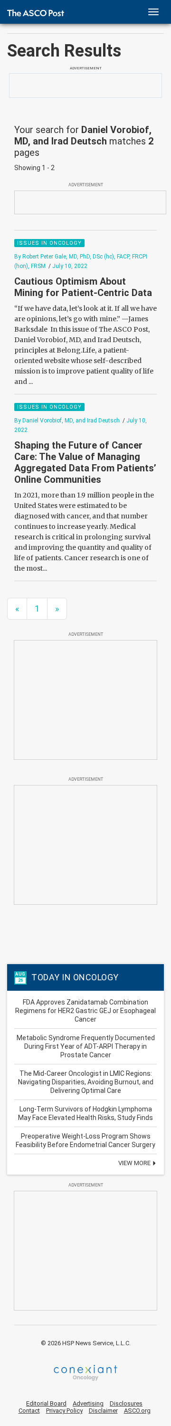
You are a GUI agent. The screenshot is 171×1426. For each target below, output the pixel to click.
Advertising (88, 1403)
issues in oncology (49, 243)
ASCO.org (137, 1410)
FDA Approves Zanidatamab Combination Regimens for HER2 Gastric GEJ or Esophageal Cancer (85, 1010)
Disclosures (126, 1403)
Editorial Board (46, 1403)
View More (135, 1163)
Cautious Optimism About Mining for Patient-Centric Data (83, 287)
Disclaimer (103, 1410)
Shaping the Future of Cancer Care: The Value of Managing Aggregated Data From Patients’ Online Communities (85, 462)
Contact (29, 1410)
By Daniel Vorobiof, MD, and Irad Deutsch (67, 420)
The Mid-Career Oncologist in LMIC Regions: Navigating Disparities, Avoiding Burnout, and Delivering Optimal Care (85, 1082)
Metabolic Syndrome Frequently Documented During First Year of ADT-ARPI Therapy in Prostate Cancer (86, 1046)
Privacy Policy (64, 1410)
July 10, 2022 (69, 266)
